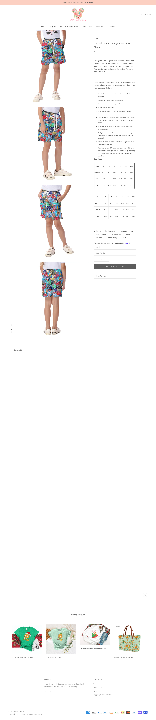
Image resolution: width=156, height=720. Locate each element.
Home (43, 26)
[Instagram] (50, 691)
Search (140, 15)
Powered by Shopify (34, 714)
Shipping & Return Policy (102, 695)
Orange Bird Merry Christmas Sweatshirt (92, 649)
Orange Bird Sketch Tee (53, 657)
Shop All (53, 26)
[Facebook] (45, 691)
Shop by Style (87, 26)
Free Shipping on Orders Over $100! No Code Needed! (78, 2)
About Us (112, 26)
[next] (149, 640)
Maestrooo (21, 714)
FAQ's (95, 691)
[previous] (6, 640)
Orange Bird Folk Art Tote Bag (123, 657)
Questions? (100, 26)
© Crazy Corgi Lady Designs (16, 711)
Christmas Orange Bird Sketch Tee (22, 657)
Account (132, 15)
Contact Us (97, 687)
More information (101, 276)
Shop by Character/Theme (69, 26)
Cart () (148, 15)
